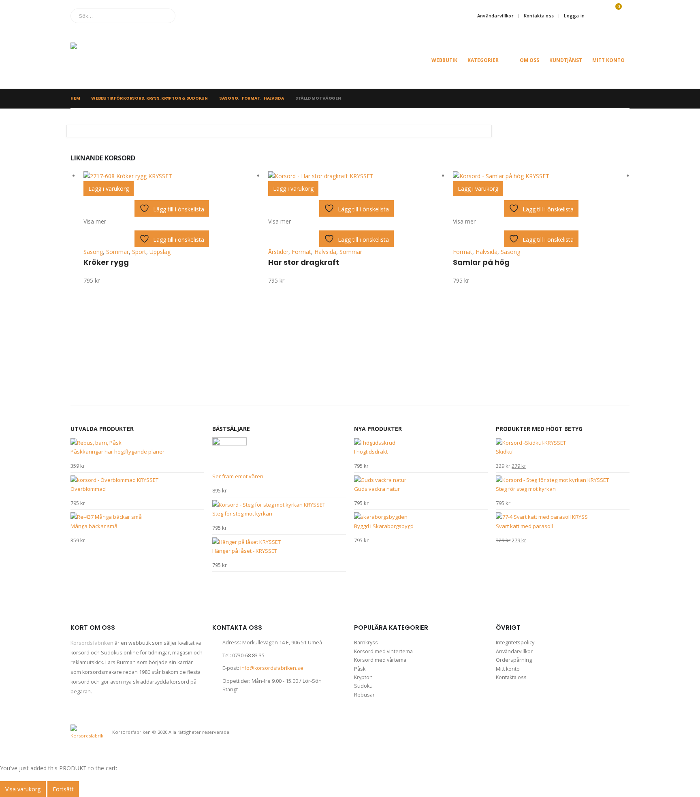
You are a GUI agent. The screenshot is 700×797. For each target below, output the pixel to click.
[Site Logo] (111, 60)
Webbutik (444, 60)
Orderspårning (514, 659)
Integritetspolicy (515, 642)
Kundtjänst (565, 60)
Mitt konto (608, 60)
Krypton (363, 677)
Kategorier (483, 60)
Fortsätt (63, 789)
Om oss (529, 60)
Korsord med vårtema (380, 659)
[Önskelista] (595, 16)
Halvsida (325, 252)
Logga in (574, 16)
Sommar (117, 252)
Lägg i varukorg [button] (108, 188)
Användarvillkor (495, 16)
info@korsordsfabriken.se (271, 668)
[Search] (163, 16)
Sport (139, 252)
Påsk (359, 668)
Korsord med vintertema (383, 651)
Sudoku (363, 685)
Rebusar (364, 694)
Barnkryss (366, 642)
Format (301, 252)
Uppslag (160, 252)
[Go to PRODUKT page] (171, 176)
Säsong (93, 252)
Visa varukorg (23, 789)
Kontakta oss (539, 16)
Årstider (278, 252)
